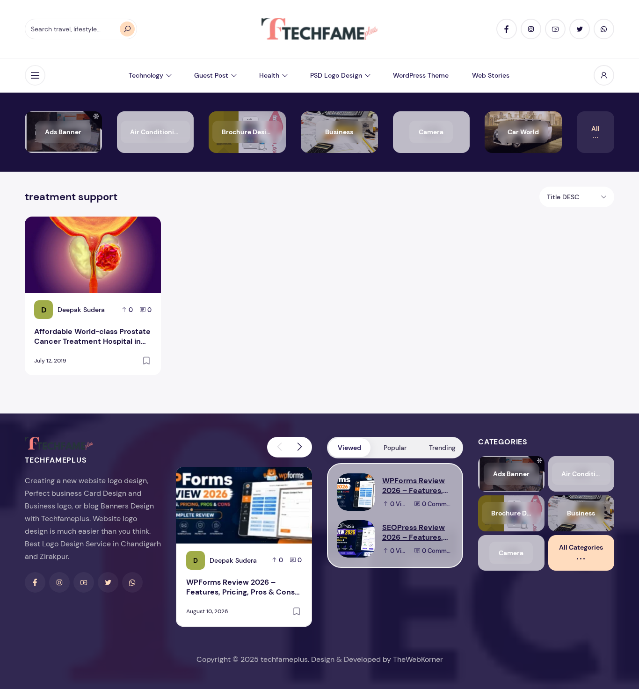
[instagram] (531, 29)
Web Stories (490, 75)
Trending (442, 447)
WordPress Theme (421, 75)
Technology (146, 75)
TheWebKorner (418, 659)
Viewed (349, 447)
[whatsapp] (604, 29)
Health (269, 75)
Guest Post (211, 75)
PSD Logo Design (336, 75)
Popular (395, 447)
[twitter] (579, 29)
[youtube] (555, 29)
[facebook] (506, 29)
